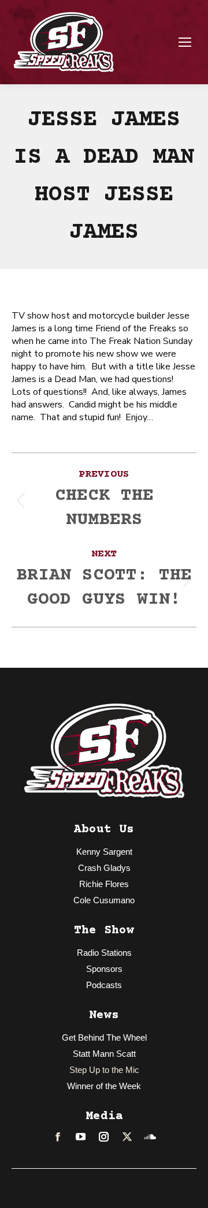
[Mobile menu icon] (184, 42)
